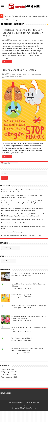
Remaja (11, 76)
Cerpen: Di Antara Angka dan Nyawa (12, 232)
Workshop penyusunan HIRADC (21, 338)
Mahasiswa (5, 76)
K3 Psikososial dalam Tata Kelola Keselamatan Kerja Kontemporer (22, 219)
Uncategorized (35, 40)
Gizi (28, 74)
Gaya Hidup (7, 40)
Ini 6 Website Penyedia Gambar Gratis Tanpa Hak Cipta (28, 273)
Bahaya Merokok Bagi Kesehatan (19, 70)
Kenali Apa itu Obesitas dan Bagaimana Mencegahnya (28, 305)
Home (4, 20)
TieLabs (36, 402)
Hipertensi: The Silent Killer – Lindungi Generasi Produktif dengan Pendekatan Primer (22, 33)
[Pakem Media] (24, 5)
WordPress (20, 402)
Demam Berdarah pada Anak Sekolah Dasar (15, 223)
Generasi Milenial (21, 74)
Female (6, 74)
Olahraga (27, 40)
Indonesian (6, 163)
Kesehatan (21, 40)
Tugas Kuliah (18, 76)
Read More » (7, 62)
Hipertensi (14, 40)
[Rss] (24, 405)
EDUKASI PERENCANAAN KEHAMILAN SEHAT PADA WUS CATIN (21, 235)
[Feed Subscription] (47, 24)
